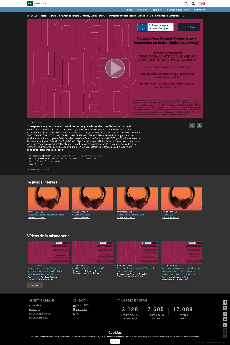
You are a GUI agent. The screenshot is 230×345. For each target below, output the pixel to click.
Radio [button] (156, 9)
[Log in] (193, 4)
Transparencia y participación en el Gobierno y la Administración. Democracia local (146, 15)
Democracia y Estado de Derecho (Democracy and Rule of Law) (78, 15)
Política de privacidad (40, 313)
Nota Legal (34, 309)
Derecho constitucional (38, 169)
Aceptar (115, 341)
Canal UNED (82, 305)
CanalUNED (32, 15)
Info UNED (81, 309)
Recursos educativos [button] (177, 9)
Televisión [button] (142, 9)
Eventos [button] (198, 9)
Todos (43, 15)
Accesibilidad (35, 305)
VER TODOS (34, 285)
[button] (202, 203)
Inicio (129, 9)
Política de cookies (38, 317)
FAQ (78, 313)
